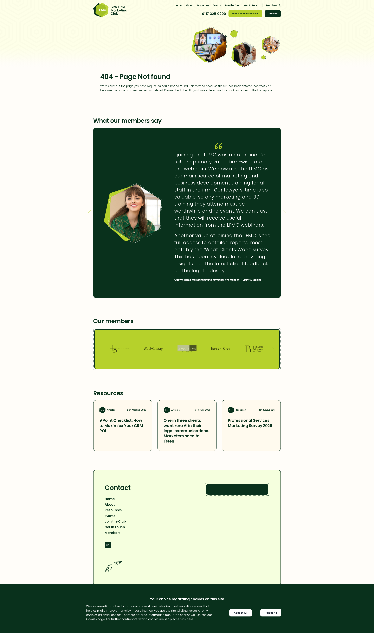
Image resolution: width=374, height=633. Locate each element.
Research (241, 409)
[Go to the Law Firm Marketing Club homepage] (110, 10)
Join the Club (232, 5)
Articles (111, 409)
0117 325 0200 (214, 13)
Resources (202, 5)
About (189, 5)
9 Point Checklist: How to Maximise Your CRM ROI (121, 426)
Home (178, 5)
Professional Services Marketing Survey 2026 (250, 423)
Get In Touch (251, 5)
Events (217, 5)
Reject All (271, 613)
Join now (272, 13)
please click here (181, 619)
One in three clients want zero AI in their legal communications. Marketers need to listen (186, 431)
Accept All (240, 613)
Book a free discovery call (245, 13)
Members (112, 532)
